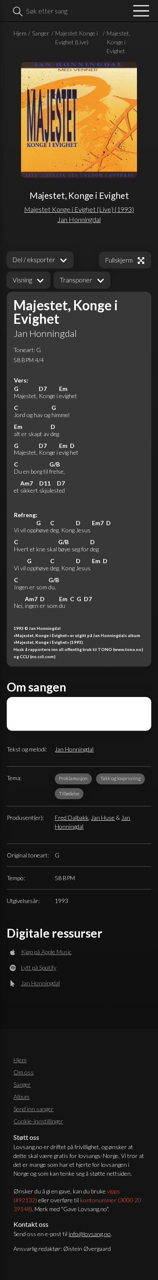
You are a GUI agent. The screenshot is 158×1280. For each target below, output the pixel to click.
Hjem (20, 33)
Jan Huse (103, 817)
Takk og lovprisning (120, 778)
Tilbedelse (69, 793)
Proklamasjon (73, 778)
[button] (28, 280)
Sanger (40, 33)
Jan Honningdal (74, 749)
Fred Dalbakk (71, 817)
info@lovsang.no (90, 1233)
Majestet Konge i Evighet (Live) (76, 38)
